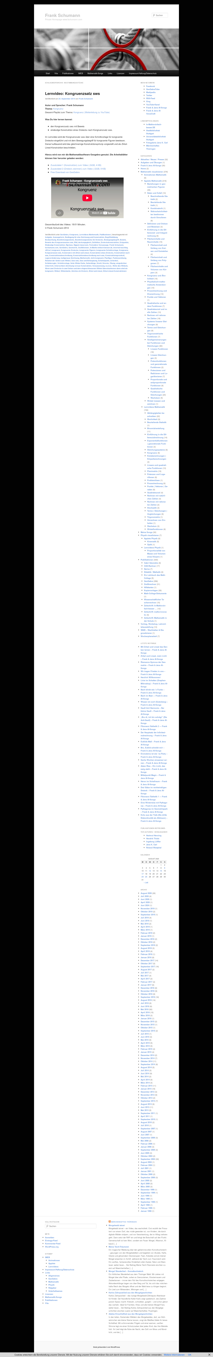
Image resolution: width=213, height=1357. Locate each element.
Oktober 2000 (146, 1174)
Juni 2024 (145, 905)
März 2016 (145, 1015)
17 (143, 874)
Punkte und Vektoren (156, 297)
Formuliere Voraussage (99, 245)
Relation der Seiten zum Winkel (58, 260)
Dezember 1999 (147, 1189)
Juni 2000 (145, 1180)
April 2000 (145, 1183)
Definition (96, 242)
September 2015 (148, 1030)
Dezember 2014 (147, 1055)
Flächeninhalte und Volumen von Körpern (159, 269)
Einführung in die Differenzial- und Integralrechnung (157, 232)
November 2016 (147, 991)
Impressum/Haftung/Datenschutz (143, 73)
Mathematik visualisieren (152, 171)
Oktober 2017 (146, 963)
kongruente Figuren (87, 250)
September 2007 (148, 1128)
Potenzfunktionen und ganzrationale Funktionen (159, 364)
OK (189, 1354)
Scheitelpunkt (103, 260)
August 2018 (146, 948)
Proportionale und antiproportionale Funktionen (159, 382)
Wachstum (155, 397)
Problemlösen (153, 480)
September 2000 (148, 1177)
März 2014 (145, 1082)
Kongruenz (58, 108)
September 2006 (148, 1137)
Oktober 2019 (146, 911)
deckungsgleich (84, 242)
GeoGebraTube (153, 89)
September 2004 (148, 1159)
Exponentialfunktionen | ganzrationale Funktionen (157, 443)
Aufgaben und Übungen (151, 162)
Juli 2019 (145, 917)
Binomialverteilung (155, 428)
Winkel (57, 271)
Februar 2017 (146, 981)
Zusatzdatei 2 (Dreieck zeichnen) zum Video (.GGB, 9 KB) (78, 168)
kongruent (56, 250)
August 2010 (146, 1122)
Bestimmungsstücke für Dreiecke (89, 239)
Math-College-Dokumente (155, 593)
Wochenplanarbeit (149, 636)
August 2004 (146, 1162)
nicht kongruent (97, 258)
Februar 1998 (146, 1208)
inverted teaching (120, 247)
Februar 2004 (146, 1165)
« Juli (146, 882)
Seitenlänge (91, 263)
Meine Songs (146, 532)
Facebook (150, 86)
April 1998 (145, 1205)
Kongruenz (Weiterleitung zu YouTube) (91, 112)
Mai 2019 (145, 923)
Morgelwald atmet (117, 1225)
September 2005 (148, 1149)
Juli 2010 (145, 1125)
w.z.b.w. (108, 265)
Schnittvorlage (64, 263)
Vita (56, 73)
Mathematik (85, 258)
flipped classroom (81, 245)
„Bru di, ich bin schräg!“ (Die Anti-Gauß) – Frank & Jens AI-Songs (154, 720)
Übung (112, 263)
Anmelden (49, 1237)
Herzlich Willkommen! (151, 677)
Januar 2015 (146, 1052)
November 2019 (147, 908)
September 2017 (148, 966)
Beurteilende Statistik (156, 422)
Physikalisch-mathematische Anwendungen (156, 284)
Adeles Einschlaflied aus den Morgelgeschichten (130, 1313)
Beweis (123, 239)
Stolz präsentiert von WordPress (106, 1347)
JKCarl (48, 250)
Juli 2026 (145, 896)
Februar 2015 (146, 1049)
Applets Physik (151, 538)
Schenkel (114, 260)
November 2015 (147, 1024)
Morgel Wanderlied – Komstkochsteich (126, 1271)
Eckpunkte (124, 242)
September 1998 (148, 1201)
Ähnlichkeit (152, 419)
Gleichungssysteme (156, 449)
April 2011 (145, 1116)
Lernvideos (53, 1266)
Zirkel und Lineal (95, 271)
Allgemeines (54, 1275)
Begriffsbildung (111, 237)
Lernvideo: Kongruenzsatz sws (72, 93)
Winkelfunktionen (155, 529)
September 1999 (148, 1192)
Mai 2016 (145, 1009)
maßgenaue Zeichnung (70, 258)
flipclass (69, 245)
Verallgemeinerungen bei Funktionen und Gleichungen (156, 342)
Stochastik (152, 507)
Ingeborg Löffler (153, 841)
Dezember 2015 (147, 1021)
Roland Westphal (153, 847)
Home (143, 168)
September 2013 (148, 1100)
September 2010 (148, 1119)
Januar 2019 (146, 936)
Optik (149, 544)
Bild (75, 242)
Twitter (149, 95)
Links (110, 73)
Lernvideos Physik (152, 547)
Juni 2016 (145, 1006)
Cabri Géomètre (151, 562)
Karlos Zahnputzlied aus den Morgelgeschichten (130, 1292)
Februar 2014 (146, 1085)
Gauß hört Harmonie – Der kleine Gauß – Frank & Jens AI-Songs (153, 711)
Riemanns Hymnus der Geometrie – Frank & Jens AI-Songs (153, 665)
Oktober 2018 (146, 942)
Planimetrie (152, 471)
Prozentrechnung (155, 483)
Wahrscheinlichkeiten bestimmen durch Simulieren (159, 214)
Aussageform (58, 237)
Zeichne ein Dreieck (79, 271)
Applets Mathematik (153, 180)
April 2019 (145, 926)
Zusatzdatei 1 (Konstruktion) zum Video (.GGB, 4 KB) (76, 165)
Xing (148, 101)
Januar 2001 (146, 1171)
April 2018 (145, 951)
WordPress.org (52, 1246)
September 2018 (148, 945)
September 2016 (148, 997)
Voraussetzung (98, 265)
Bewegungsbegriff (111, 239)
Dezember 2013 (147, 1091)
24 (143, 876)
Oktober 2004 (146, 1156)
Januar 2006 (146, 1146)
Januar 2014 (146, 1088)
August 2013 (146, 1104)
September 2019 (148, 914)
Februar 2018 (146, 954)
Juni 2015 (145, 1036)
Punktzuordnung (119, 258)
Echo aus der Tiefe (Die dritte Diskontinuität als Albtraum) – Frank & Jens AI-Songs (154, 817)
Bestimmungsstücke (65, 239)
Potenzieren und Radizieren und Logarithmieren (159, 373)
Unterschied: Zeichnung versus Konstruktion (72, 265)
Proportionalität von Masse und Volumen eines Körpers (156, 553)
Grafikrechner (150, 584)
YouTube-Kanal (153, 104)
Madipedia (150, 92)
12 (150, 870)
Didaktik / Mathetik (152, 572)
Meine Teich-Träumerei (119, 1246)
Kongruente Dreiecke (70, 250)
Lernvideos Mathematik (89, 234)
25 (146, 876)
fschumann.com (51, 247)
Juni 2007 (145, 1134)
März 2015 (145, 1046)
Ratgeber (52, 1287)
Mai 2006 (145, 1140)
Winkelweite (66, 271)
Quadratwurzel (153, 492)
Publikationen (68, 73)
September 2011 (148, 1113)
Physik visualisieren (150, 535)
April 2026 (145, 902)
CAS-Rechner (150, 566)
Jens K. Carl (151, 844)
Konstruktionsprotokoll (114, 255)
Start (48, 73)
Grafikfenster (83, 247)
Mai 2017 (145, 975)
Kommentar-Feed (52, 1243)
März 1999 (145, 1198)
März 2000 (145, 1186)
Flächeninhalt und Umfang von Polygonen (159, 260)
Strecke (105, 263)
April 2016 (145, 1012)
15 (161, 870)
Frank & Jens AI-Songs (156, 107)
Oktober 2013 (146, 1097)
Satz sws (75, 260)
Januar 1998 (146, 1211)
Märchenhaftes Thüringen (124, 1222)
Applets (51, 1263)
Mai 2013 (145, 1110)
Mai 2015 (145, 1039)
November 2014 (147, 1058)
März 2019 (145, 929)
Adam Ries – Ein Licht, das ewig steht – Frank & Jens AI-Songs (154, 769)
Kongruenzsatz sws (53, 252)
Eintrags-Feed (51, 1240)
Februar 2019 (146, 933)
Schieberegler (51, 263)
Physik (51, 1284)
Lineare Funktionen (159, 348)
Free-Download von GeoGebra (65, 172)
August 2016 (146, 1000)
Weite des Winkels (120, 265)
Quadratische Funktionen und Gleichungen (158, 391)
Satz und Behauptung (88, 260)
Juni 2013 (145, 1107)
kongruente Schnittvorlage (107, 250)
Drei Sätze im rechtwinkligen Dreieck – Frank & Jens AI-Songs (153, 790)
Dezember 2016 (147, 988)
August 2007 (146, 1131)
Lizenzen (120, 73)
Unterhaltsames (55, 1291)
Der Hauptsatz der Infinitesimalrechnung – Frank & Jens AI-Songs (153, 735)
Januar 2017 (146, 984)
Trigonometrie (153, 517)
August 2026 (146, 893)
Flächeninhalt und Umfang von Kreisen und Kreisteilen (159, 248)
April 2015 (145, 1042)
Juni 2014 (145, 1073)
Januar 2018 (146, 957)
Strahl (99, 263)
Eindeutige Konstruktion (55, 245)
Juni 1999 (145, 1195)
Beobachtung (50, 239)
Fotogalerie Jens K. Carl (157, 142)
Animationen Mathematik (155, 174)
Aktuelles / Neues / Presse (152, 159)
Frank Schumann (62, 15)
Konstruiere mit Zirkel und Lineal (75, 252)
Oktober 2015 (146, 1027)
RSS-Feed (150, 98)
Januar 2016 (146, 1018)
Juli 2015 (145, 1033)
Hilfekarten (149, 587)
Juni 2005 (145, 1153)
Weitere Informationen (174, 1354)
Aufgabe (48, 237)
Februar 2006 (146, 1143)
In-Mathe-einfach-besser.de (101, 247)
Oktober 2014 (146, 1061)
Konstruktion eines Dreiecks (101, 252)
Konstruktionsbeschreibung (60, 255)
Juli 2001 (145, 1168)
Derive (147, 569)
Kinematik (151, 541)
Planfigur (108, 258)
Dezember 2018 (147, 939)
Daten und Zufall (154, 193)
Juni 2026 (145, 899)
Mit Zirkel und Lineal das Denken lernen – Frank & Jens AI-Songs (154, 649)
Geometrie (73, 247)
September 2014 (148, 1064)
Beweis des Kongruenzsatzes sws (59, 242)
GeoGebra (64, 234)
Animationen (54, 1260)
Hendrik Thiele (152, 838)
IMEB (80, 73)
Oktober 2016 (146, 994)
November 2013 (147, 1094)
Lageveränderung (52, 258)
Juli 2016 (145, 1003)
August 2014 (146, 1067)
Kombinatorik (157, 208)
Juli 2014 (145, 1070)
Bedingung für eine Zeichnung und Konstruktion (84, 237)
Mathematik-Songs (95, 73)
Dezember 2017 (147, 960)
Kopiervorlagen (151, 590)
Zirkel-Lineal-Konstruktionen (114, 271)
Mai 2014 (145, 1076)
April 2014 (145, 1079)
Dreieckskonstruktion (110, 242)
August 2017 (146, 969)
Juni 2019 (145, 920)
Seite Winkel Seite (77, 263)
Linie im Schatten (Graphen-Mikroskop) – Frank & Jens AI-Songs (154, 683)
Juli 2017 (145, 972)
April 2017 (145, 978)
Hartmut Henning (153, 835)
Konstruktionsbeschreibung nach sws (88, 255)
